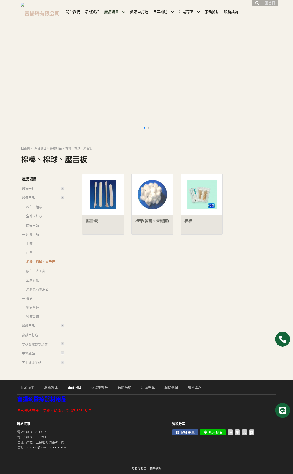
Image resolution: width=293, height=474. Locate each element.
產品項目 (40, 148)
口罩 (29, 252)
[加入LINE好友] (213, 432)
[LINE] (282, 410)
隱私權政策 (139, 469)
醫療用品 (56, 148)
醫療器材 (28, 188)
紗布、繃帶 (34, 207)
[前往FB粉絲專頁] (185, 432)
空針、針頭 (34, 216)
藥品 (29, 298)
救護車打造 (30, 335)
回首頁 (25, 148)
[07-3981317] (282, 339)
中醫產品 (28, 353)
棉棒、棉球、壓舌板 (40, 262)
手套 (29, 243)
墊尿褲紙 (32, 280)
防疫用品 (32, 225)
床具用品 (32, 234)
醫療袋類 (32, 316)
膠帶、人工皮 (35, 271)
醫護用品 (28, 326)
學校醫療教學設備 (35, 344)
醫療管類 (32, 307)
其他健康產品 (31, 362)
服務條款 (155, 469)
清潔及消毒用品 (37, 289)
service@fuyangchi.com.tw (46, 447)
